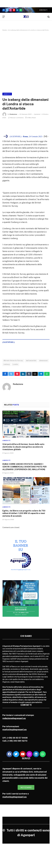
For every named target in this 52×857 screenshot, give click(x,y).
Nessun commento (17, 117)
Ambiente (7, 94)
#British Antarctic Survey (13, 360)
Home (4, 30)
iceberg (7, 364)
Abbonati (43, 10)
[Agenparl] (26, 17)
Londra (15, 364)
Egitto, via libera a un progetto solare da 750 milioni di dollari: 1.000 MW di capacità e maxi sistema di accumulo (23, 513)
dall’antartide (31, 360)
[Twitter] (16, 754)
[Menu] (3, 16)
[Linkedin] (36, 754)
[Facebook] (9, 754)
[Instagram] (29, 754)
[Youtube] (23, 754)
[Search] (48, 16)
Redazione (13, 114)
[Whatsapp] (43, 754)
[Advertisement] (26, 61)
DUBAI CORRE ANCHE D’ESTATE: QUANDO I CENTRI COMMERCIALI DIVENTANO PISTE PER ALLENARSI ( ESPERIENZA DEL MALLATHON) (24, 467)
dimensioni (43, 360)
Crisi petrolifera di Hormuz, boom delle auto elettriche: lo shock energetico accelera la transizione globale (23, 447)
